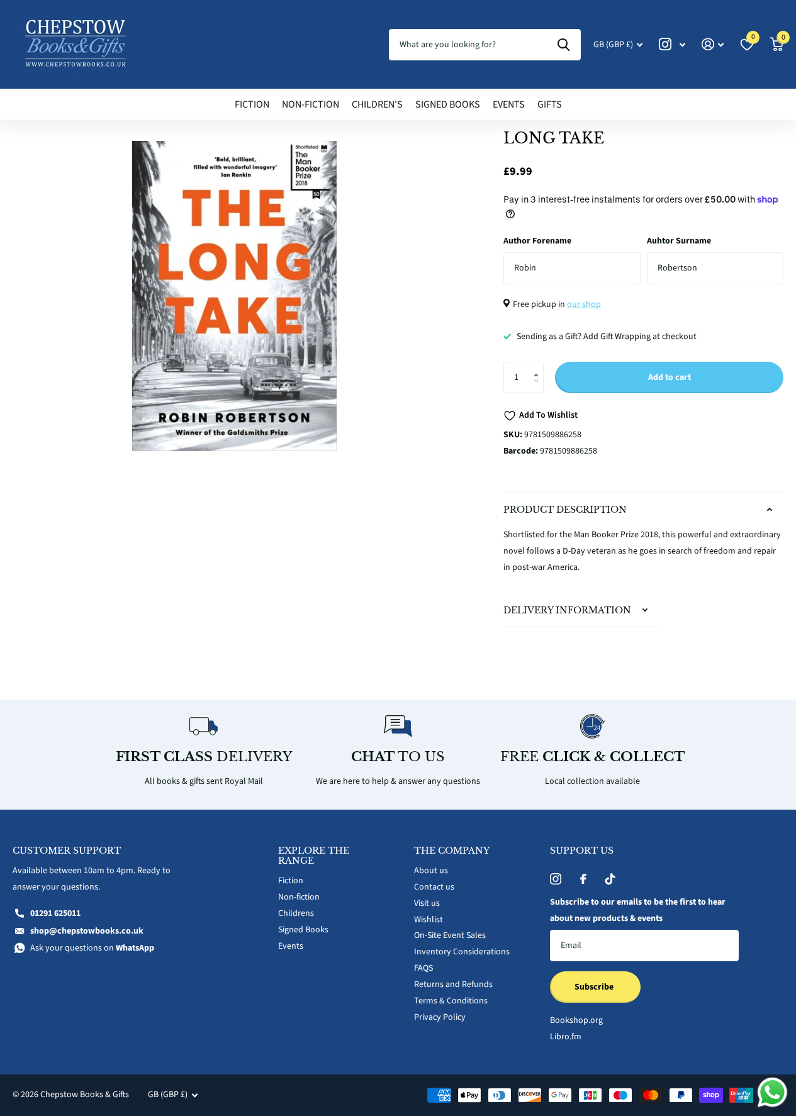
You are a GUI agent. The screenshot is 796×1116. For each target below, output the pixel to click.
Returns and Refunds (453, 984)
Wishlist (428, 919)
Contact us (434, 887)
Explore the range (313, 855)
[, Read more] (672, 44)
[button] (539, 366)
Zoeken (563, 44)
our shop (584, 304)
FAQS (423, 968)
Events (509, 104)
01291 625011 (55, 913)
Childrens (296, 913)
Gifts (549, 104)
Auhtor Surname (679, 241)
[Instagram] (555, 878)
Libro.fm (565, 1036)
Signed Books (447, 104)
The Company (452, 850)
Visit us (427, 903)
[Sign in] (712, 44)
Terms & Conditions (451, 1001)
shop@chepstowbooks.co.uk (86, 931)
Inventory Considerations (462, 952)
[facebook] (583, 879)
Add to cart (669, 377)
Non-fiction (310, 104)
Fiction (252, 104)
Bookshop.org (576, 1020)
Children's (377, 104)
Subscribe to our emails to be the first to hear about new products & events (638, 910)
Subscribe (595, 987)
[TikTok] (610, 878)
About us (431, 870)
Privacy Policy (440, 1017)
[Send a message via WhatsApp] (772, 1092)
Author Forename (537, 241)
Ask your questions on (92, 948)
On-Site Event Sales (450, 935)
